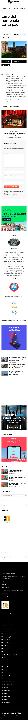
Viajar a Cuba (4, 678)
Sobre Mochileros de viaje (8, 573)
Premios (3, 576)
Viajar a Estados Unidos (7, 681)
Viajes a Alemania (6, 616)
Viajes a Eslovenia (6, 634)
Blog (2, 581)
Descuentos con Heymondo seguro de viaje (12, 590)
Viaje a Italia (4, 651)
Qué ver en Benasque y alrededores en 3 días (15, 470)
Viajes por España (6, 640)
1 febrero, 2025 (12, 362)
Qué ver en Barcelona (6, 625)
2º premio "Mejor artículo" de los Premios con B (14, 320)
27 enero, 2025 (12, 369)
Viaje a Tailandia (5, 696)
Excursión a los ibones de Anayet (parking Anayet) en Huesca (17, 477)
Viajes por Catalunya (6, 628)
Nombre (6, 169)
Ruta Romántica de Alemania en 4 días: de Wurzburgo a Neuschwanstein (17, 359)
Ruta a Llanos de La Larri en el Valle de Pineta (17, 484)
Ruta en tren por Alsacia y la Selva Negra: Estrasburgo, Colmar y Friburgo (17, 366)
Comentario (7, 153)
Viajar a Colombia (6, 672)
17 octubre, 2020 (5, 28)
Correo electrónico (9, 175)
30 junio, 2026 (12, 480)
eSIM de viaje (4, 596)
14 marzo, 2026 (12, 486)
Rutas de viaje (5, 587)
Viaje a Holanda (5, 648)
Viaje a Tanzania (5, 690)
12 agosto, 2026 (17, 137)
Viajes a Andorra (5, 619)
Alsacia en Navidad (6, 657)
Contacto (3, 584)
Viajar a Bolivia (5, 666)
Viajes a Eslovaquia (6, 637)
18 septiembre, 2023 (13, 376)
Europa (10, 8)
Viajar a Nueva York (6, 684)
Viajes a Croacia (5, 631)
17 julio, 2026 (12, 473)
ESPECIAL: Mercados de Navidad (10, 654)
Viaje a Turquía (5, 699)
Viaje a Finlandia (5, 645)
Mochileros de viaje (11, 713)
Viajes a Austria (5, 622)
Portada (3, 8)
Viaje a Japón (4, 693)
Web (5, 181)
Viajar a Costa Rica (6, 675)
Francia (16, 131)
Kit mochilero (4, 593)
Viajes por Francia (6, 643)
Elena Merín (13, 28)
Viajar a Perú (4, 687)
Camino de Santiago (6, 613)
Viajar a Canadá (5, 669)
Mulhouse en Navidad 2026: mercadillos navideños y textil (14, 134)
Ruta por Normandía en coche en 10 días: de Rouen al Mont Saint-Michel (17, 373)
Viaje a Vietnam (5, 702)
